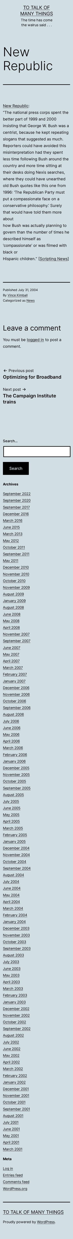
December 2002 (16, 1009)
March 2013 (12, 534)
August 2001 (13, 1116)
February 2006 (15, 755)
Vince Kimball (18, 295)
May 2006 (11, 734)
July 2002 (11, 1042)
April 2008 (11, 627)
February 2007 (15, 674)
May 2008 (11, 621)
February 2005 (15, 835)
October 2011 (14, 547)
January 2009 (14, 601)
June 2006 (11, 728)
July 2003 (11, 962)
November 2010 (16, 574)
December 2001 (16, 1089)
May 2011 (10, 561)
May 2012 (11, 541)
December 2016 (16, 514)
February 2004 (15, 915)
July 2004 (11, 882)
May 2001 (11, 1136)
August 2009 (13, 594)
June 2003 (11, 969)
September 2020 (17, 500)
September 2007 (16, 641)
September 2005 (17, 788)
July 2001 (10, 1122)
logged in (35, 339)
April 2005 (11, 821)
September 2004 (17, 868)
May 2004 (11, 895)
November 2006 (16, 694)
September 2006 (17, 708)
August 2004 (13, 875)
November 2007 (16, 634)
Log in (8, 1168)
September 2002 (17, 1029)
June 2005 (11, 808)
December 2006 (16, 688)
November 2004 (16, 855)
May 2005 (11, 815)
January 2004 (14, 922)
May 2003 (11, 975)
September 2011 (16, 554)
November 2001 (16, 1095)
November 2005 (16, 775)
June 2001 (11, 1129)
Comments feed (16, 1182)
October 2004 (14, 862)
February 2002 (15, 1076)
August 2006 (13, 714)
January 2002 (14, 1082)
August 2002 (13, 1035)
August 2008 (13, 607)
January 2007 (14, 681)
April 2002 (11, 1062)
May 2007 (11, 654)
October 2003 (14, 942)
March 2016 (12, 520)
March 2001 (12, 1149)
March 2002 (13, 1069)
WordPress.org (15, 1189)
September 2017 (16, 507)
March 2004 (13, 908)
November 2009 (16, 587)
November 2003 (16, 935)
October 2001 (14, 1102)
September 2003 (17, 948)
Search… (10, 441)
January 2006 (14, 761)
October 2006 (14, 701)
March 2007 (13, 668)
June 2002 (11, 1049)
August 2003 (13, 955)
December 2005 (16, 768)
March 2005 (13, 828)
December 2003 (16, 928)
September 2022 (17, 494)
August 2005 (13, 795)
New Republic (15, 105)
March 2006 (13, 748)
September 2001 (16, 1109)
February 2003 (15, 995)
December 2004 (16, 848)
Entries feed (13, 1175)
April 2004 (11, 902)
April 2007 (11, 661)
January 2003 (14, 1002)
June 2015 (11, 527)
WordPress (46, 1222)
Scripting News (54, 258)
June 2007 (11, 648)
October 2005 (14, 781)
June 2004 (12, 888)
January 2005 (14, 841)
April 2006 (11, 741)
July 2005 (11, 801)
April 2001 (11, 1142)
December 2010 (16, 567)
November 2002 (16, 1015)
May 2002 (11, 1055)
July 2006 (11, 721)
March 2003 (13, 989)
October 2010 (14, 581)
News (30, 300)
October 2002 (14, 1022)
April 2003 (11, 982)
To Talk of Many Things (33, 1212)
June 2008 (11, 614)
